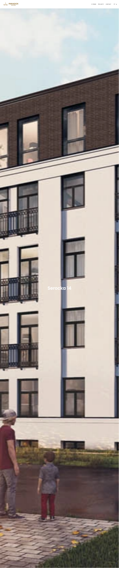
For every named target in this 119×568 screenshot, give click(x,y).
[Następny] (116, 288)
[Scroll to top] (117, 563)
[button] (114, 4)
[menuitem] (93, 4)
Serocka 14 (59, 288)
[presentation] (3, 291)
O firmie (93, 4)
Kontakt (108, 4)
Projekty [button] (101, 4)
